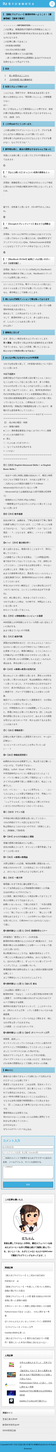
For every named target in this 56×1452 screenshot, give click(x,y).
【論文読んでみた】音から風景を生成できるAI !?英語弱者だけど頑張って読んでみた (36, 1374)
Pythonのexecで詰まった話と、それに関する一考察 (27, 1314)
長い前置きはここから (19, 75)
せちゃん (28, 1238)
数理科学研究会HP (11, 1425)
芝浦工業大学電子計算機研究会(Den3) (33, 1444)
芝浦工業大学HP (10, 1419)
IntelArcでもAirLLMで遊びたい (33, 1401)
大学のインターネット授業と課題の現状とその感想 (28, 1306)
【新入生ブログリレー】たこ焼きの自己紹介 (25, 1275)
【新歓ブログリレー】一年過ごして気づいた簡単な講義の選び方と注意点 (28, 1289)
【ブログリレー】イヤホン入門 (19, 1327)
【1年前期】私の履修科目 (20, 79)
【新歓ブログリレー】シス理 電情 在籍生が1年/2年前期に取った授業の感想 (28, 1298)
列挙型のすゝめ (12, 1281)
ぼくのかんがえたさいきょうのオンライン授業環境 (28, 1321)
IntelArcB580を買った (15, 1333)
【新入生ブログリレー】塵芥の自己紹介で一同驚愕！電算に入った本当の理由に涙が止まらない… (27, 1340)
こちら (28, 1129)
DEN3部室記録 (9, 1430)
